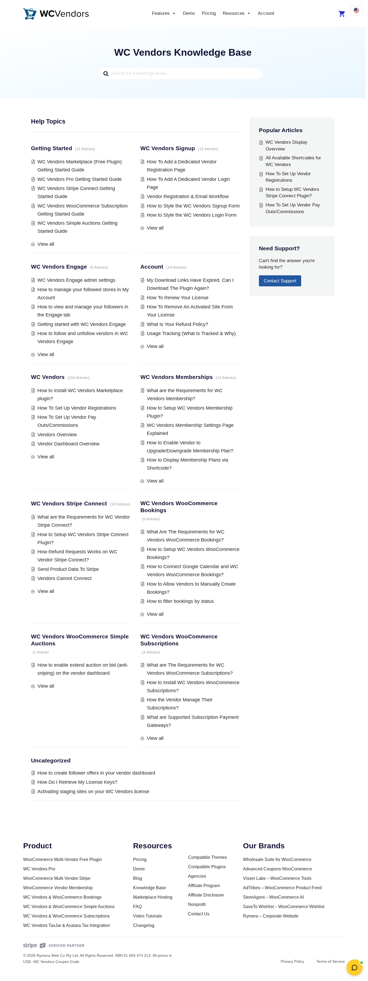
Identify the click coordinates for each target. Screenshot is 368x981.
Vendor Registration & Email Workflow (188, 196)
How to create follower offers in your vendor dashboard (96, 773)
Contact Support (280, 280)
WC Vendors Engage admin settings (76, 280)
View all (45, 244)
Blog (137, 878)
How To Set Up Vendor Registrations (76, 408)
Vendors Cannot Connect (64, 578)
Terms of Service (330, 961)
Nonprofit (197, 904)
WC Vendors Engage (59, 266)
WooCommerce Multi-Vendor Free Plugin (62, 859)
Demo (189, 13)
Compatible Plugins (207, 866)
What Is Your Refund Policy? (177, 324)
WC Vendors (48, 377)
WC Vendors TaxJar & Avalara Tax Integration (66, 925)
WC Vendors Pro (39, 869)
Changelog (143, 925)
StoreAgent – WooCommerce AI (273, 897)
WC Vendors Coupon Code (56, 961)
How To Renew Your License (178, 297)
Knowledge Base (149, 887)
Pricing (209, 13)
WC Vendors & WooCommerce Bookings (62, 897)
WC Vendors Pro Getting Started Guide (79, 179)
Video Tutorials (147, 916)
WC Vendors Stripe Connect (69, 503)
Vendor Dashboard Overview (68, 443)
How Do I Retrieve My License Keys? (77, 782)
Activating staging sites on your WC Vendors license (93, 791)
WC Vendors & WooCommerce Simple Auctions (68, 906)
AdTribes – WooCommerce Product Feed (282, 887)
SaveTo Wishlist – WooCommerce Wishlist (283, 906)
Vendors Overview (57, 434)
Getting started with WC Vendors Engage (81, 324)
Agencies (197, 876)
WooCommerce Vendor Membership (58, 887)
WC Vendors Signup (167, 148)
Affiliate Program (204, 885)
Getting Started (51, 148)
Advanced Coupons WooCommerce (277, 869)
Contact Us (198, 914)
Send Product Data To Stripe (68, 569)
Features (161, 13)
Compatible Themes (207, 857)
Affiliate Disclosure (206, 895)
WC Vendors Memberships (176, 377)
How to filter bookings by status (180, 601)
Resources (234, 13)
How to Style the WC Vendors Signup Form (193, 206)
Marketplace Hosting (152, 897)
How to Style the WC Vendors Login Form (192, 215)
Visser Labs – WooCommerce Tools (277, 878)
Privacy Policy (292, 961)
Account (266, 13)
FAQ (137, 906)
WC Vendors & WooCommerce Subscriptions (66, 916)
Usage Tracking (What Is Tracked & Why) (191, 333)
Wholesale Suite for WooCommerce (277, 859)
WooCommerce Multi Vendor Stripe (57, 878)
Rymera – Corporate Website (270, 916)
